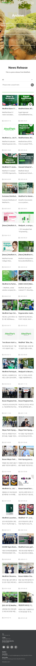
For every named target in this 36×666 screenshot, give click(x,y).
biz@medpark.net (6, 638)
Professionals (21, 3)
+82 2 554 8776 (6, 635)
